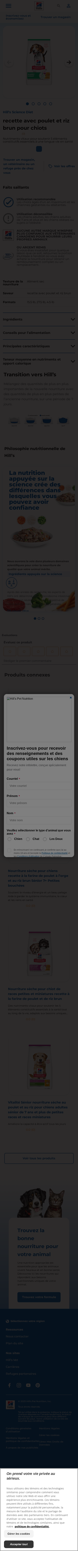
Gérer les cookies (18, 1533)
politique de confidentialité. (32, 1526)
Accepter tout (19, 1544)
